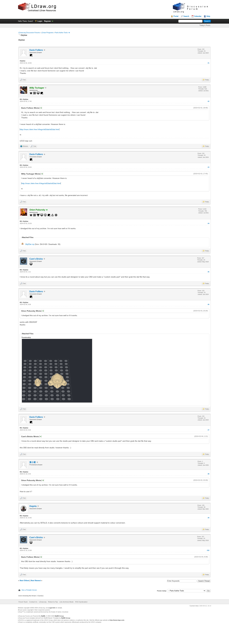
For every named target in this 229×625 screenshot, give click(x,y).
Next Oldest (24, 581)
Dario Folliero (36, 50)
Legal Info (51, 608)
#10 (208, 550)
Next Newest (36, 581)
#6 (208, 304)
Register (47, 21)
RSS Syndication (81, 602)
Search (186, 16)
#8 (208, 474)
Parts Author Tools (61, 33)
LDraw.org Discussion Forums (29, 33)
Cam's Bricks (36, 259)
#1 (208, 63)
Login (40, 21)
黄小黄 (32, 462)
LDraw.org (42, 602)
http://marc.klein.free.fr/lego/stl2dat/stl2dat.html (39, 129)
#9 (208, 518)
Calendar (197, 16)
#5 (208, 272)
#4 (208, 223)
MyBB (43, 616)
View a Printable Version (29, 590)
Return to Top (53, 602)
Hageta (33, 506)
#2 (208, 101)
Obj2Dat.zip (29, 244)
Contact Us (33, 602)
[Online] (47, 210)
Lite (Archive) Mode (67, 602)
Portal (175, 16)
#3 (208, 167)
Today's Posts (204, 25)
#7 (208, 430)
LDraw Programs (47, 33)
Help (208, 16)
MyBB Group (59, 616)
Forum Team (23, 602)
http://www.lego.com (117, 620)
